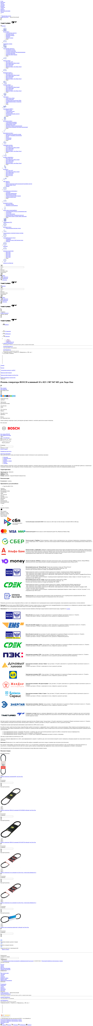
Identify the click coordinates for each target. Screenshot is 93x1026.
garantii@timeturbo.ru (8, 346)
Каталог (2, 964)
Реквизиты (3, 985)
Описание (5, 457)
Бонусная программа (5, 968)
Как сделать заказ (5, 973)
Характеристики (7, 458)
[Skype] (13, 396)
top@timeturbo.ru (7, 349)
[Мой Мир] (5, 396)
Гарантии (3, 976)
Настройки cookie (5, 1022)
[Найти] (2, 274)
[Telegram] (15, 396)
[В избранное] (1, 391)
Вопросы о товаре (7, 460)
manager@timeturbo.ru (8, 343)
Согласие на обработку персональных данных (11, 1020)
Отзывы (5, 459)
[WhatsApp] (11, 396)
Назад (7, 339)
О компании (3, 984)
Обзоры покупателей (5, 969)
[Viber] (9, 396)
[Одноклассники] (3, 396)
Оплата (5, 462)
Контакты (3, 990)
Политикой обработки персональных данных (52, 960)
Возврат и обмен (4, 978)
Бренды (2, 967)
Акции (2, 965)
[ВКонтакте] (1, 396)
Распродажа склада (6, 15)
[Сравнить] (1, 393)
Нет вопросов (4, 389)
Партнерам (3, 989)
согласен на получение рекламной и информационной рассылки (18, 960)
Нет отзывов (3, 388)
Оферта (2, 1023)
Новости (3, 987)
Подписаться (3, 959)
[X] (7, 396)
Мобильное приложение (6, 980)
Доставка (5, 463)
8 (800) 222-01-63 (4, 17)
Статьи (2, 986)
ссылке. (68, 608)
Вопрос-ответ (4, 979)
